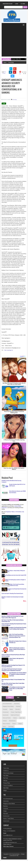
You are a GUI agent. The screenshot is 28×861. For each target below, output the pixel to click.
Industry (15, 718)
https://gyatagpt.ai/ (8, 350)
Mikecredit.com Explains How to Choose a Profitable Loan (17, 641)
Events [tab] (14, 700)
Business (18, 706)
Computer (5, 709)
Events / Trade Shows (16, 712)
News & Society (6, 723)
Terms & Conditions (8, 785)
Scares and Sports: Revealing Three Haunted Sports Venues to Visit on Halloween (14, 624)
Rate (20, 73)
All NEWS (23, 3)
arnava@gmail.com (8, 835)
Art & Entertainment (7, 703)
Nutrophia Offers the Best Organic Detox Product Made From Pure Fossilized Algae (13, 684)
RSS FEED (6, 788)
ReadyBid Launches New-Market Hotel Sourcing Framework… (11, 481)
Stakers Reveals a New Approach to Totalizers (16, 659)
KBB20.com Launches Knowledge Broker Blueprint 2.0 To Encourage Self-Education (13, 665)
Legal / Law (21, 718)
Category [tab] (9, 697)
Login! (16, 3)
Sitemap (5, 780)
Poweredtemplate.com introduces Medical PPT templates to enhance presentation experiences (17, 674)
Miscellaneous (12, 720)
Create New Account (7, 3)
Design (11, 709)
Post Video (5, 775)
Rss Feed (5, 778)
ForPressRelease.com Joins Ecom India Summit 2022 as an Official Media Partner (17, 688)
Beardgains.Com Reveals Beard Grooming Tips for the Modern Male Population (17, 628)
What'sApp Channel (8, 846)
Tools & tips (6, 768)
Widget (5, 790)
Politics (14, 723)
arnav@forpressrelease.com (10, 842)
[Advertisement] (14, 42)
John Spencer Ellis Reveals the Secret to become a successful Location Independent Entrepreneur (12, 669)
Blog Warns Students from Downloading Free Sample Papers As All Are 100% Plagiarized (12, 616)
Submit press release (8, 773)
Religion (20, 723)
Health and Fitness (15, 715)
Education (17, 709)
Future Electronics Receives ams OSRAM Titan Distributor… (17, 491)
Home (5, 62)
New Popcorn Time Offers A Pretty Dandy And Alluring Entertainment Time (12, 620)
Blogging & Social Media (8, 706)
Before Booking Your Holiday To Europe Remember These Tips (13, 680)
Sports (4, 726)
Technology (11, 62)
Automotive (16, 703)
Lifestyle (5, 720)
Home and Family (7, 718)
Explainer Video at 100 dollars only (15, 511)
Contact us (5, 770)
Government (5, 715)
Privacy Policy (6, 783)
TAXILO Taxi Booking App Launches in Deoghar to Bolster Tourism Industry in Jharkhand (17, 649)
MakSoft (4, 857)
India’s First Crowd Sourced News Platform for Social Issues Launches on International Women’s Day (17, 636)
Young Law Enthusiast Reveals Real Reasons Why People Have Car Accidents (13, 655)
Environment (5, 712)
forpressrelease (15, 854)
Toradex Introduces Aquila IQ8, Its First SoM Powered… (17, 485)
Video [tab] (18, 697)
